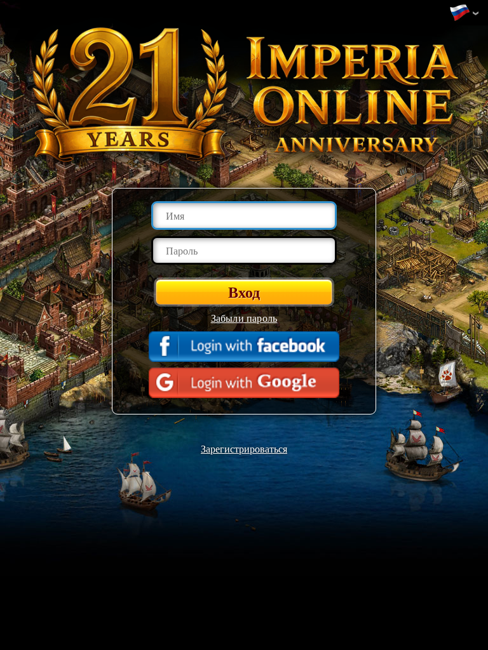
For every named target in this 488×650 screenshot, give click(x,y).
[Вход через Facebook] (244, 346)
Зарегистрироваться (244, 448)
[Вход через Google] (244, 383)
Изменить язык (462, 13)
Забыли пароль (244, 317)
